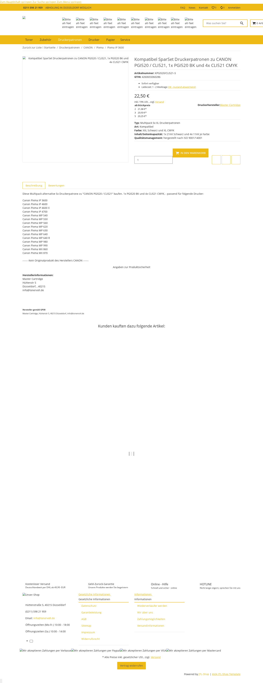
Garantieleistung (91, 612)
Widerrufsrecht (90, 639)
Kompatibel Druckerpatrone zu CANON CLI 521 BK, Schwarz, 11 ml (64, 560)
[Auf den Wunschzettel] (226, 159)
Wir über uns (145, 612)
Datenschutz (88, 605)
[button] (214, 7)
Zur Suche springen (45, 2)
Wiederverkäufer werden (152, 605)
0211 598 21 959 (33, 7)
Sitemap (86, 625)
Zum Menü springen (69, 2)
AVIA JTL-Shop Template (226, 674)
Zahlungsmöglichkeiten (151, 619)
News (192, 7)
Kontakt (203, 7)
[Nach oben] (1, 681)
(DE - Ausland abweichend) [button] (182, 87)
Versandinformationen (150, 625)
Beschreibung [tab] (34, 185)
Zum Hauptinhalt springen (16, 2)
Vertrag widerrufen (131, 665)
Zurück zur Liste (32, 47)
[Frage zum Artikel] (236, 159)
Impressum (88, 632)
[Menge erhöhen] (137, 167)
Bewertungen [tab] (56, 185)
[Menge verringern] (137, 152)
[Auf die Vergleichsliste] (216, 159)
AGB (83, 619)
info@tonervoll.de (44, 618)
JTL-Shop (204, 674)
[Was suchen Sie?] (243, 23)
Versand (159, 101)
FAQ (182, 7)
